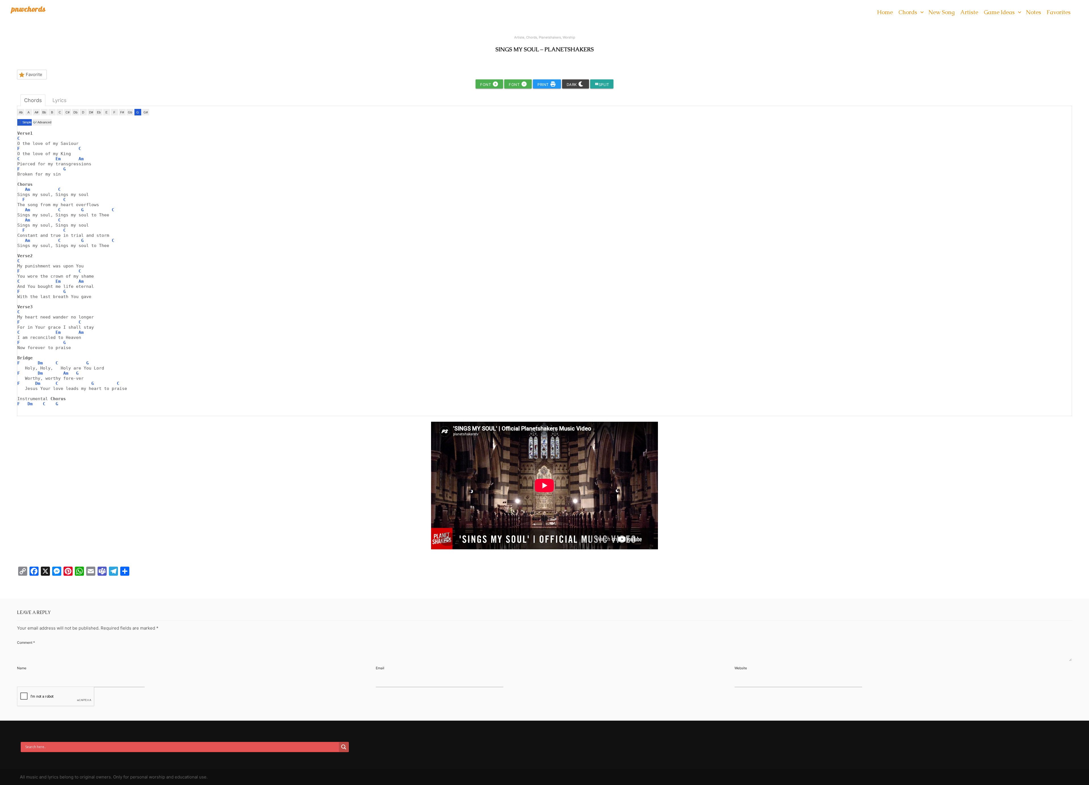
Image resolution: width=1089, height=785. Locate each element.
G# (145, 112)
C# (67, 112)
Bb (44, 112)
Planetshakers (550, 37)
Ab (21, 112)
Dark (572, 84)
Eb (99, 112)
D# (91, 112)
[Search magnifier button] (344, 747)
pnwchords (28, 9)
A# (36, 112)
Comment (26, 642)
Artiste (519, 37)
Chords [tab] (33, 100)
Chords (531, 37)
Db (75, 112)
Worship (569, 37)
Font (486, 84)
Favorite (34, 74)
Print (543, 84)
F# (122, 112)
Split (602, 84)
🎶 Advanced (42, 122)
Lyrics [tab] (59, 100)
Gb (130, 112)
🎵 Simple (24, 122)
